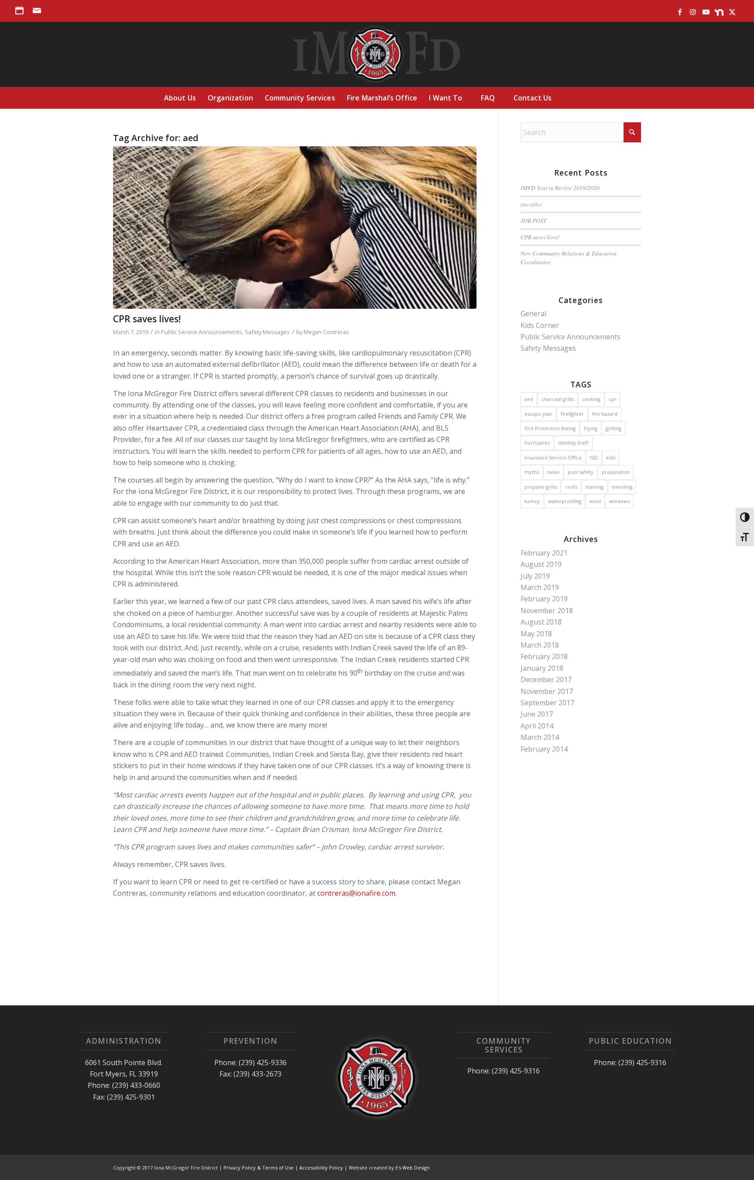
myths (531, 472)
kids (610, 457)
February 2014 (544, 749)
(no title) (531, 204)
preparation (616, 472)
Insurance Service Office (553, 457)
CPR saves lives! (147, 319)
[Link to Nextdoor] (719, 10)
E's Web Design (412, 1167)
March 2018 (540, 645)
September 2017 (547, 702)
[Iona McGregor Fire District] (377, 54)
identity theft (573, 442)
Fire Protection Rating (550, 428)
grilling (613, 428)
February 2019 (544, 599)
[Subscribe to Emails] (38, 10)
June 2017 (537, 714)
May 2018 (536, 633)
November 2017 (547, 691)
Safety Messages (267, 332)
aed (528, 399)
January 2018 (542, 668)
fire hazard (604, 414)
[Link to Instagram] (692, 10)
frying (590, 428)
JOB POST (534, 220)
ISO (594, 457)
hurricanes (537, 442)
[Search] (576, 98)
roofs (571, 486)
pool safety (580, 472)
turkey (532, 501)
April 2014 (537, 726)
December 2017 (546, 679)
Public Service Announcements (201, 332)
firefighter (572, 414)
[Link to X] (732, 10)
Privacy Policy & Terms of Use (258, 1167)
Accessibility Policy (321, 1167)
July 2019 (535, 576)
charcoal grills (558, 399)
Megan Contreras (326, 332)
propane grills (540, 486)
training (594, 486)
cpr (613, 399)
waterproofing (564, 501)
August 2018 (541, 622)
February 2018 (544, 656)
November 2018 (547, 610)
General (533, 313)
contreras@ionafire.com (356, 893)
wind (595, 501)
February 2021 (544, 553)
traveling (622, 486)
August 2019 (541, 564)
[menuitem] (21, 10)
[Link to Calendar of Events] (19, 10)
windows (619, 501)
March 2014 (540, 737)
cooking (591, 399)
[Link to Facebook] (679, 10)
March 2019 (540, 587)
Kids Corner (540, 325)
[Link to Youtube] (705, 10)
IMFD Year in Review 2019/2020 (560, 187)
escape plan (538, 414)
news (553, 472)
